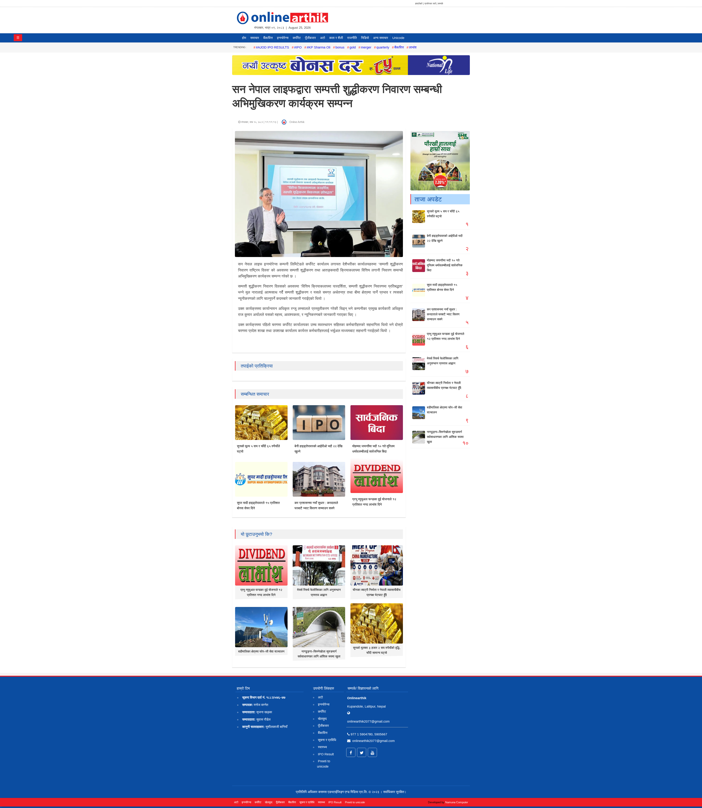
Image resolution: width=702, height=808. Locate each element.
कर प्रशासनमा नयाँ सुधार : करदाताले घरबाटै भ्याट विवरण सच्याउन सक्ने (443, 314)
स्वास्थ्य (322, 747)
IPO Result (326, 754)
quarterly (382, 47)
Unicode (398, 38)
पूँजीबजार (310, 38)
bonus (339, 47)
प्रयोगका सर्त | (430, 3)
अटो (322, 38)
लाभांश (413, 47)
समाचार (254, 38)
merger (366, 47)
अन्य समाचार (380, 38)
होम (244, 38)
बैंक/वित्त (268, 38)
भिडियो (365, 38)
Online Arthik (297, 121)
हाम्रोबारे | (419, 3)
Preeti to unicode (323, 763)
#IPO (298, 47)
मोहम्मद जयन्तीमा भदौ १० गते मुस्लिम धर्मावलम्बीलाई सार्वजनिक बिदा (445, 265)
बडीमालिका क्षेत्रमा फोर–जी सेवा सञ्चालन (261, 651)
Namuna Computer (456, 802)
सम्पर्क (440, 3)
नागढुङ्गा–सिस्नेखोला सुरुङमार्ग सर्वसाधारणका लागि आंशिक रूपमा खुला (445, 437)
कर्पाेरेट (297, 38)
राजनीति (352, 38)
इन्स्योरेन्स (282, 38)
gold (353, 47)
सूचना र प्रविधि (327, 740)
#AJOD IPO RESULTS (272, 47)
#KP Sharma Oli (318, 47)
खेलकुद (322, 719)
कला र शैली (336, 38)
